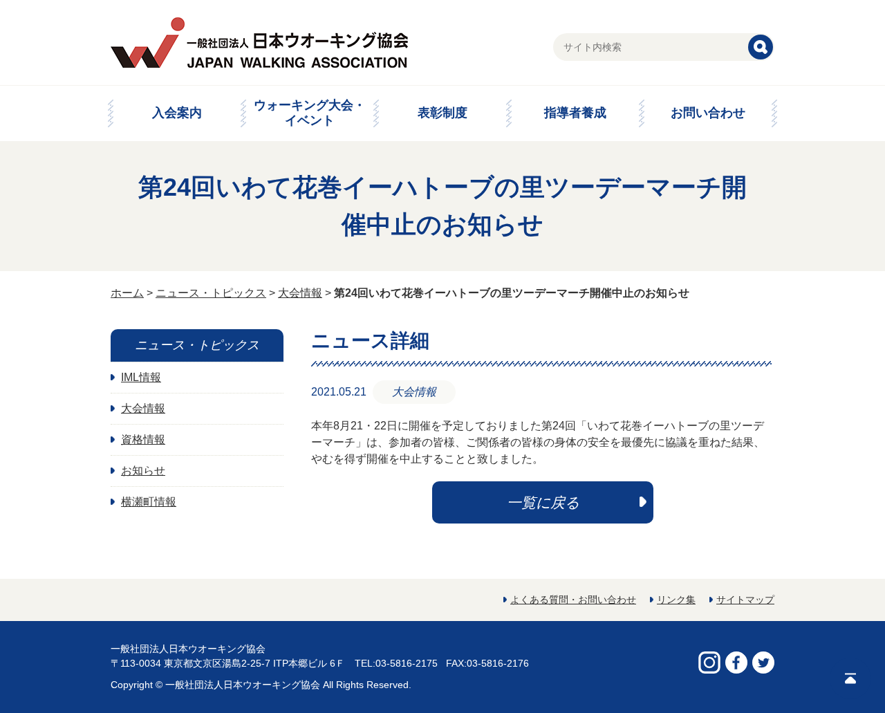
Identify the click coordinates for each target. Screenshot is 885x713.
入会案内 (177, 113)
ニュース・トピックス (211, 293)
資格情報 (143, 439)
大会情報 (300, 293)
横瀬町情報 (148, 502)
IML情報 (141, 377)
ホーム (127, 293)
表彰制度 (442, 113)
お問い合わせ (708, 113)
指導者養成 (575, 113)
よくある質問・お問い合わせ (573, 599)
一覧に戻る (543, 502)
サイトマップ (745, 599)
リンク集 (676, 599)
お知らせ (143, 470)
